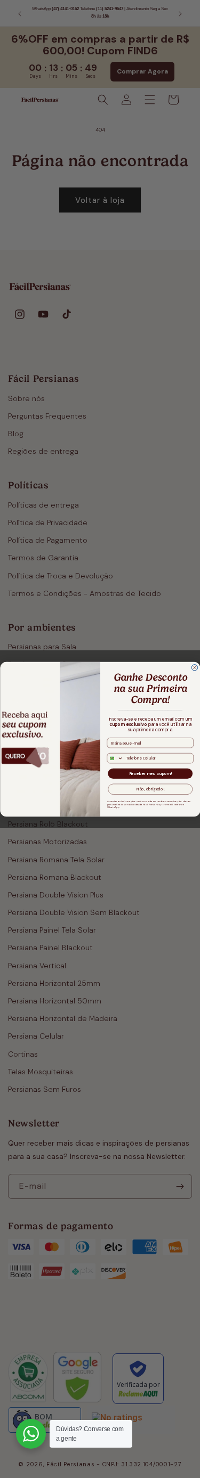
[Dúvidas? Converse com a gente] (31, 1434)
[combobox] (115, 758)
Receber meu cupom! (150, 773)
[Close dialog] (194, 667)
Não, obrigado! (150, 788)
